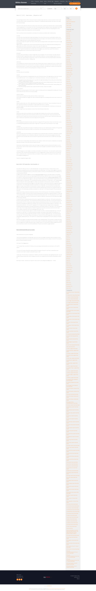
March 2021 (68, 120)
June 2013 (68, 277)
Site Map (75, 3)
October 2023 (68, 72)
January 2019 (68, 161)
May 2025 (68, 51)
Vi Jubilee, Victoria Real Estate (71, 519)
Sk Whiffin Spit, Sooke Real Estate (72, 470)
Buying (41, 1)
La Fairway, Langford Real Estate (72, 353)
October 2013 (68, 269)
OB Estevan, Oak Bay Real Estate (72, 394)
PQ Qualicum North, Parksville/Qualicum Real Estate (72, 403)
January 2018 (68, 183)
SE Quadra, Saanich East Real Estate (72, 445)
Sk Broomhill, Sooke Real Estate (72, 462)
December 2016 (69, 204)
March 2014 (68, 263)
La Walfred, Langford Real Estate (72, 377)
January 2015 (68, 247)
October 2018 (68, 167)
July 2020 (68, 135)
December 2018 (69, 163)
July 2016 (68, 213)
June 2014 (68, 258)
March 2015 (68, 243)
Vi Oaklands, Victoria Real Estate (72, 522)
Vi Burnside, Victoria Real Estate (72, 504)
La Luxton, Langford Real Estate (72, 370)
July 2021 (68, 113)
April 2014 (68, 262)
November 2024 (69, 53)
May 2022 (68, 98)
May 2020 (68, 139)
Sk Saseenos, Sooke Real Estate (72, 465)
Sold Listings (68, 27)
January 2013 (68, 284)
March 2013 (68, 282)
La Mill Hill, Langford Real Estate (72, 372)
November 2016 (69, 206)
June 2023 (68, 79)
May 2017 (68, 196)
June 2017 (68, 195)
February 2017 (69, 200)
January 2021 (68, 124)
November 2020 (69, 128)
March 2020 (68, 143)
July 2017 (68, 193)
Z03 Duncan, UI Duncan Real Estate (72, 549)
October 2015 (68, 230)
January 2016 (68, 224)
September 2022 (69, 90)
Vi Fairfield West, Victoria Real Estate (72, 511)
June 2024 (68, 59)
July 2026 (68, 33)
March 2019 (68, 157)
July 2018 (68, 172)
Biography (57, 1)
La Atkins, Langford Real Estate (72, 348)
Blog (67, 1)
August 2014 (68, 256)
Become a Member (58, 3)
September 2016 (69, 210)
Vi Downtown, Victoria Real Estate (72, 507)
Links (45, 3)
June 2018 (68, 174)
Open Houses (68, 25)
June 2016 (68, 215)
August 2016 (68, 211)
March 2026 (68, 40)
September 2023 (69, 74)
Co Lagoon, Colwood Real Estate (72, 297)
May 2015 (68, 239)
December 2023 (69, 68)
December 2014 (69, 249)
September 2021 (69, 109)
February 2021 (69, 122)
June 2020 (68, 137)
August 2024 (68, 55)
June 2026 (68, 35)
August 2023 (68, 76)
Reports (70, 1)
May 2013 (68, 278)
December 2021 (69, 103)
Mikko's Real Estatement (70, 21)
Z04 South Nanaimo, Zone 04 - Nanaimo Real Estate (72, 564)
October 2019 (68, 146)
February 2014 (69, 265)
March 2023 (68, 83)
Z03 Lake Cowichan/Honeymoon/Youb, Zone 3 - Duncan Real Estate (72, 560)
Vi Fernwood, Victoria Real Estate (72, 513)
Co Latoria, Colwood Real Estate (72, 298)
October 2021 (68, 107)
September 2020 (69, 131)
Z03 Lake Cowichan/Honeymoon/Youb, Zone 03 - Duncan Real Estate (72, 556)
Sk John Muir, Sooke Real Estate (72, 464)
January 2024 (68, 66)
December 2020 (69, 126)
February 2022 (69, 102)
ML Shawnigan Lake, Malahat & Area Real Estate (72, 386)
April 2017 (68, 198)
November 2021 (69, 105)
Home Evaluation (76, 1)
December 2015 (69, 226)
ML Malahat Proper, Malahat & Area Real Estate (72, 380)
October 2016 (68, 208)
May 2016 (68, 217)
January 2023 (68, 85)
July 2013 (68, 275)
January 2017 (68, 202)
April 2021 (68, 118)
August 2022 (68, 92)
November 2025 (69, 42)
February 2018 (69, 182)
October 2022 (68, 89)
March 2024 (68, 62)
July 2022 (68, 94)
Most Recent (68, 31)
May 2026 (68, 36)
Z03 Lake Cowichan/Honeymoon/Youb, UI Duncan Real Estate (72, 552)
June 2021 (68, 115)
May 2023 (68, 81)
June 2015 (68, 237)
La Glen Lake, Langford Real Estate (72, 358)
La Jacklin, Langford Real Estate (72, 366)
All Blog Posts (68, 19)
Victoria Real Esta (69, 528)
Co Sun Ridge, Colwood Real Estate (72, 300)
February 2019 (69, 159)
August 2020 (68, 133)
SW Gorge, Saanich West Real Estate (72, 475)
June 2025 (68, 49)
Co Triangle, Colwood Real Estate (72, 302)
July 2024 (68, 57)
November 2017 (69, 187)
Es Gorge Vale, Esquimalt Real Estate (72, 334)
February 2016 (69, 223)
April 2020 (68, 141)
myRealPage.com (49, 585)
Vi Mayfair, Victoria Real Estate (71, 520)
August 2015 (68, 234)
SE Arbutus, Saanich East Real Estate (73, 405)
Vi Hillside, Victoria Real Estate (71, 515)
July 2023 (68, 77)
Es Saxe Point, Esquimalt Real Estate (72, 344)
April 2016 (68, 219)
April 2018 (68, 178)
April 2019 (68, 156)
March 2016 (68, 221)
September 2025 (69, 46)
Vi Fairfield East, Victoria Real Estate (72, 509)
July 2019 (68, 150)
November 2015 (69, 228)
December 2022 (69, 87)
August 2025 (68, 48)
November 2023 (69, 70)
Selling (45, 1)
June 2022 (68, 96)
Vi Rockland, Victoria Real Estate (72, 524)
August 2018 (68, 170)
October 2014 (68, 252)
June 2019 (68, 152)
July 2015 (68, 236)
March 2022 (68, 100)
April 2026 (68, 38)
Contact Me (62, 1)
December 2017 (69, 185)
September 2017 (69, 191)
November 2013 (69, 267)
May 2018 (68, 176)
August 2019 (68, 148)
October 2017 (68, 189)
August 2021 (68, 111)
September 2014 (69, 254)
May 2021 (68, 116)
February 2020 (69, 144)
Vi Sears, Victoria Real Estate (71, 526)
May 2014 (68, 260)
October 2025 (68, 44)
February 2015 (69, 245)
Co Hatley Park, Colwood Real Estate (73, 295)
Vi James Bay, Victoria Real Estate (72, 517)
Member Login (51, 1)
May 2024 (68, 61)
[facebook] (17, 579)
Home (32, 1)
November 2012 (69, 286)
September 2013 (69, 271)
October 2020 (68, 129)
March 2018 (68, 180)
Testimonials (33, 3)
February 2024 (69, 64)
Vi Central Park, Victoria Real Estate (72, 506)
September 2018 (69, 169)
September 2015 (69, 232)
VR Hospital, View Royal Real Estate (72, 535)
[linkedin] (21, 579)
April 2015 (68, 241)
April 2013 (68, 280)
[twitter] (19, 579)
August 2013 (68, 273)
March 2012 (68, 288)
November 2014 (69, 250)
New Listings (68, 23)
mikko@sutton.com (19, 577)
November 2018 (69, 165)
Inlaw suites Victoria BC (70, 346)
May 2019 (68, 154)
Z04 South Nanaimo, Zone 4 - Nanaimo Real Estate (71, 567)
